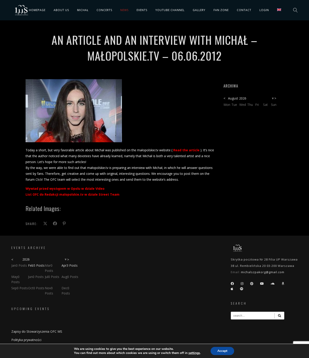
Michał (82, 10)
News (124, 10)
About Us (61, 10)
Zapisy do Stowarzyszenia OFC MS (36, 331)
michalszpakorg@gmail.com (262, 272)
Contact (244, 10)
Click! (39, 179)
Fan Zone (221, 10)
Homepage (37, 10)
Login (264, 10)
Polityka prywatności (26, 340)
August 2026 (237, 98)
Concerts (104, 10)
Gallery (199, 10)
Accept (222, 351)
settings (194, 353)
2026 (26, 259)
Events (142, 10)
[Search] (279, 315)
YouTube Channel (170, 10)
